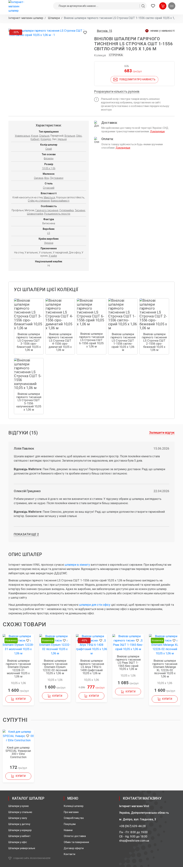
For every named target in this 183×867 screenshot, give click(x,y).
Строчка (116, 55)
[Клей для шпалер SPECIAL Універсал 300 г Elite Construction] (18, 736)
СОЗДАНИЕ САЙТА (21, 858)
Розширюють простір (57, 213)
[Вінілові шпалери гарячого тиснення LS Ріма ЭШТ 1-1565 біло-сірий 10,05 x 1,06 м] (128, 642)
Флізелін (48, 158)
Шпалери (53, 18)
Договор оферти (74, 848)
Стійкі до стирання (39, 200)
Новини (68, 830)
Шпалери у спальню (20, 812)
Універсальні (22, 135)
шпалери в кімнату (77, 564)
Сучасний (48, 187)
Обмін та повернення (76, 842)
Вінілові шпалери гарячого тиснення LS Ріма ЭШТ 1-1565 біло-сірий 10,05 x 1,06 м (128, 663)
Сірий (48, 148)
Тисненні (80, 210)
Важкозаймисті (60, 200)
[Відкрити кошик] (162, 5)
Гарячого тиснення (46, 210)
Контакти (69, 854)
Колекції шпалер (73, 806)
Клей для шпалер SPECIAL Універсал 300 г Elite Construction (18, 752)
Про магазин (71, 812)
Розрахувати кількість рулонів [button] (116, 91)
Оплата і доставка (75, 836)
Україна (48, 242)
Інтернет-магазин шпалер (25, 18)
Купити (21, 698)
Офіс (79, 135)
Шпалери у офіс (17, 842)
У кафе (53, 255)
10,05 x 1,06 (48, 168)
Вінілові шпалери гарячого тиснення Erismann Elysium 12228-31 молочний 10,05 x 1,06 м (18, 668)
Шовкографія (35, 213)
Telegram (156, 826)
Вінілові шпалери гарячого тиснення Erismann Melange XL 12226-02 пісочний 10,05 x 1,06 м (164, 668)
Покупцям (70, 824)
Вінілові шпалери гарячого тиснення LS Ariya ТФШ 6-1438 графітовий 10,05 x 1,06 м (91, 667)
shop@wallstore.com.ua (134, 840)
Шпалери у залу (17, 818)
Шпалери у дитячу (19, 824)
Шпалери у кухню (18, 806)
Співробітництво (74, 818)
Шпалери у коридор (20, 830)
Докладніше (157, 131)
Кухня (34, 135)
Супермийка (66, 210)
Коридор (46, 139)
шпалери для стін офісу (94, 604)
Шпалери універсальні (21, 848)
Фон (46, 178)
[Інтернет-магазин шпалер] (18, 6)
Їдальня (62, 139)
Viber (150, 826)
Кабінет (35, 139)
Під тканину (56, 178)
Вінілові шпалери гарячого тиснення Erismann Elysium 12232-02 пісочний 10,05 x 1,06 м (54, 667)
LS (48, 233)
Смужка (38, 178)
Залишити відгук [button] (162, 432)
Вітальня (70, 135)
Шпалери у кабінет (19, 836)
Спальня (44, 135)
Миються (49, 197)
